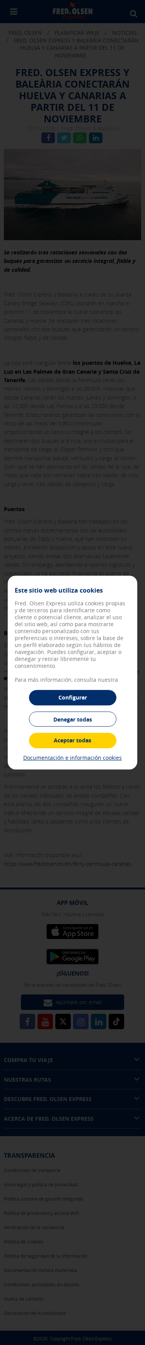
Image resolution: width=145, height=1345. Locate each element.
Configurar (72, 697)
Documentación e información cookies (72, 757)
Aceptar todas (72, 740)
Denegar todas (72, 719)
